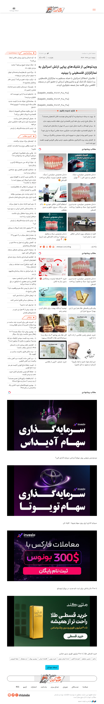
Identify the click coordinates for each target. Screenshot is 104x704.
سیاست (84, 53)
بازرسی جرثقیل (86, 659)
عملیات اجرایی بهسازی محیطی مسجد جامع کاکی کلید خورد (22, 251)
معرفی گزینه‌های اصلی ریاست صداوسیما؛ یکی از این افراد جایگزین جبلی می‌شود (22, 121)
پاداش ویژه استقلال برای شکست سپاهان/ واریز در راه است (24, 215)
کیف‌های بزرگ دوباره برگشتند (23, 141)
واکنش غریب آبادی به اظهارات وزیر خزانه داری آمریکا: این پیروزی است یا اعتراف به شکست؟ (23, 180)
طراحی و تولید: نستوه (85, 701)
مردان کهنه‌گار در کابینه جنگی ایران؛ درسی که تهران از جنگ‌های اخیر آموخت (68, 126)
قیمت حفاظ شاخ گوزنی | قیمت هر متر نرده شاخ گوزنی (22, 366)
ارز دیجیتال (24, 659)
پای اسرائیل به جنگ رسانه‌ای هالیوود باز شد (22, 273)
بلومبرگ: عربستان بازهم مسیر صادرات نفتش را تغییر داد (21, 88)
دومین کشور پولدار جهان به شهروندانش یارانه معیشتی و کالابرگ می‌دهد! (68, 135)
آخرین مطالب (27, 136)
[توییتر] (13, 695)
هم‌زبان (65, 687)
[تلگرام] (9, 695)
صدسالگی (75, 687)
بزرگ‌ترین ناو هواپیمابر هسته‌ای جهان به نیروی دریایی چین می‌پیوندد (22, 74)
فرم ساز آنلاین (75, 659)
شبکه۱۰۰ (85, 687)
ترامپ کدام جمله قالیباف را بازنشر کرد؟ (23, 222)
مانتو (94, 659)
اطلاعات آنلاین (55, 9)
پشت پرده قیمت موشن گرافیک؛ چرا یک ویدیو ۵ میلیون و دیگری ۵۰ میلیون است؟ (21, 339)
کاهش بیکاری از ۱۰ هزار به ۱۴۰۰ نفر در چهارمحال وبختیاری (22, 244)
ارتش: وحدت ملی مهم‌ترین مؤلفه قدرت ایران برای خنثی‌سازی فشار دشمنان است (22, 197)
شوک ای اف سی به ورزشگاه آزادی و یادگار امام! (23, 164)
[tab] (29, 53)
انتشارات (34, 687)
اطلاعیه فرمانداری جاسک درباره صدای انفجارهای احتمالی (22, 259)
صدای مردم (55, 687)
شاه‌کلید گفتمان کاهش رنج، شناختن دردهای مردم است (22, 171)
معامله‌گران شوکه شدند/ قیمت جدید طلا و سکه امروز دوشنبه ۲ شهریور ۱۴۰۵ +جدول (22, 104)
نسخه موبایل (52, 667)
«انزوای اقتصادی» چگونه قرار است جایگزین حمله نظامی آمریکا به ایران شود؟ (67, 130)
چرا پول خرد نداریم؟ (26, 304)
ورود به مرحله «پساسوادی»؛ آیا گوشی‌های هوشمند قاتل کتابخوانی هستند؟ (67, 116)
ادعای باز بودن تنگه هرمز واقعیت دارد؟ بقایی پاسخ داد (22, 290)
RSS (17, 687)
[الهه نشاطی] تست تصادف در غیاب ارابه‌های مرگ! (22, 265)
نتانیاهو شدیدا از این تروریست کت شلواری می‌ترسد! (23, 96)
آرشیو (25, 687)
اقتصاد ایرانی (43, 659)
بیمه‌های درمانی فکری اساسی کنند (21, 300)
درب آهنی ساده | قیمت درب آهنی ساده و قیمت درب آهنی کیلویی (22, 359)
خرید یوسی (52, 659)
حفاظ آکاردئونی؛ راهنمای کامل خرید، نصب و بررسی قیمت (22, 373)
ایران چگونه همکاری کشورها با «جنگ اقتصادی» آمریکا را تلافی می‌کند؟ (22, 113)
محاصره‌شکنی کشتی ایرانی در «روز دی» (20, 208)
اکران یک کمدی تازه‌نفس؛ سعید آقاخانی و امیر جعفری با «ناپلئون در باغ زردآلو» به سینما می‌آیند (23, 281)
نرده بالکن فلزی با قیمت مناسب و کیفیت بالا (23, 353)
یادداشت (44, 687)
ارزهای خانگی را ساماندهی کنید (23, 295)
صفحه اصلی (91, 53)
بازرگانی (29, 317)
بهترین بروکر (33, 659)
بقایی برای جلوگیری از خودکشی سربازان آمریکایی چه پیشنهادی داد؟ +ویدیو (24, 156)
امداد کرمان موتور (63, 659)
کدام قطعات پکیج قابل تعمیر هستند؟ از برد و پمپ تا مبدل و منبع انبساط (22, 379)
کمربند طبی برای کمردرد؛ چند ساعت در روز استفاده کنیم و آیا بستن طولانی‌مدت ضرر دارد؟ (21, 325)
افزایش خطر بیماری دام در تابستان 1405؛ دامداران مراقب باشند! (23, 346)
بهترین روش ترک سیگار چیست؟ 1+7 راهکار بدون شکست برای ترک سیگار (22, 333)
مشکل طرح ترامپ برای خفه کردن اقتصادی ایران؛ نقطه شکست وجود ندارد (68, 121)
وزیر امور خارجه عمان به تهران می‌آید (21, 204)
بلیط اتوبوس (14, 659)
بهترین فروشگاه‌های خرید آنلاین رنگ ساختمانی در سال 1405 (22, 386)
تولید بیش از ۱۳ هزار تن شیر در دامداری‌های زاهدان (24, 311)
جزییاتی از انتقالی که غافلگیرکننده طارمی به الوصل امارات (23, 188)
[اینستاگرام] (16, 695)
